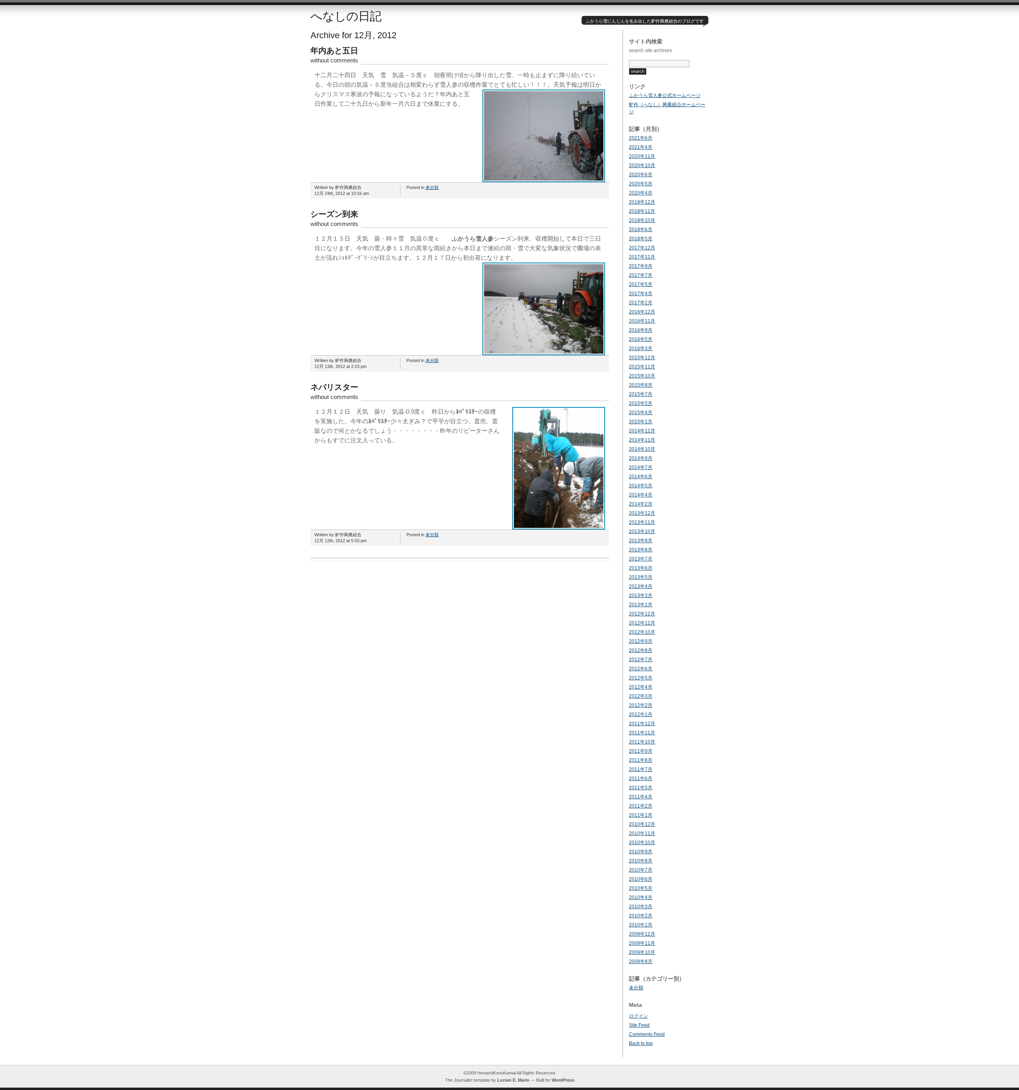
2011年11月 (642, 733)
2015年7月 (640, 394)
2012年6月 (640, 669)
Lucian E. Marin (513, 1080)
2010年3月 (640, 906)
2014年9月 (640, 458)
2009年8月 (640, 961)
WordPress (563, 1080)
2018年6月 (640, 229)
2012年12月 (642, 614)
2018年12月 (642, 202)
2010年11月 (642, 833)
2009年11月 (642, 943)
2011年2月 (640, 806)
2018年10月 (642, 220)
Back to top (641, 1043)
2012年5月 (640, 678)
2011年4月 (640, 797)
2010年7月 (640, 870)
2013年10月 (642, 531)
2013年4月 (640, 586)
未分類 (432, 187)
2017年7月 (640, 275)
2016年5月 (640, 339)
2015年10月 (642, 376)
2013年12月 (642, 513)
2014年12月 (642, 431)
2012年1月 (640, 714)
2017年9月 (640, 266)
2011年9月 (640, 751)
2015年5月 (640, 403)
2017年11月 (642, 257)
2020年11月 (642, 156)
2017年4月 (640, 293)
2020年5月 (640, 184)
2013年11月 (642, 522)
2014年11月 (642, 440)
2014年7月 (640, 467)
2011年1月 (640, 815)
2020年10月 (642, 165)
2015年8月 (640, 385)
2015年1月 (640, 421)
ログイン (638, 1016)
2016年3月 (640, 348)
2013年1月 (640, 604)
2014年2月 (640, 504)
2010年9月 (640, 851)
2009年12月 (642, 934)
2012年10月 (642, 632)
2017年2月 (640, 303)
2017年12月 (642, 248)
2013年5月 (640, 577)
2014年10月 (642, 449)
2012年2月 (640, 705)
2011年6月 (640, 778)
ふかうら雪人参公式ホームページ (665, 95)
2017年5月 (640, 284)
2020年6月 (640, 174)
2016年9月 (640, 330)
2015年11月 (642, 367)
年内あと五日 (334, 50)
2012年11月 (642, 623)
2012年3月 (640, 696)
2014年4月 (640, 495)
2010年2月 (640, 916)
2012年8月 (640, 650)
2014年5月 (640, 486)
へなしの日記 (345, 16)
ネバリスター (334, 387)
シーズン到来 (334, 214)
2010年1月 (640, 925)
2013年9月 (640, 540)
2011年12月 (642, 723)
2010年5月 (640, 888)
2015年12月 (642, 357)
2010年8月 (640, 861)
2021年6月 (640, 138)
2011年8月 (640, 760)
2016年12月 (642, 312)
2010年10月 (642, 842)
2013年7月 (640, 559)
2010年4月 (640, 897)
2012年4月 (640, 687)
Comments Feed (647, 1034)
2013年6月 (640, 568)
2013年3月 (640, 595)
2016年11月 (642, 321)
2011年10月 (642, 742)
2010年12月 (642, 824)
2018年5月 (640, 238)
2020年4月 (640, 193)
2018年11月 (642, 211)
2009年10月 (642, 952)
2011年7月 (640, 769)
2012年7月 (640, 659)
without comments (334, 60)
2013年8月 (640, 550)
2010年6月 (640, 879)
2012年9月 (640, 641)
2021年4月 (640, 147)
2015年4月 (640, 412)
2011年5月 (640, 787)
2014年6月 (640, 476)
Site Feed (639, 1025)
